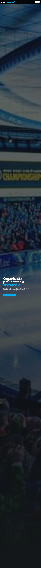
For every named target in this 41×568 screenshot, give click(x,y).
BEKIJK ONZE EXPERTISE (9, 295)
